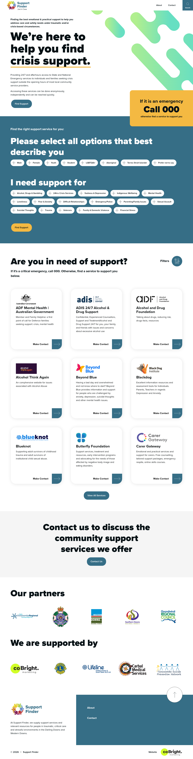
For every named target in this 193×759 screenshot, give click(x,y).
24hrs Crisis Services (63, 193)
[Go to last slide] (53, 616)
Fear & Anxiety (45, 201)
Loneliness (22, 201)
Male (19, 162)
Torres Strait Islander (137, 162)
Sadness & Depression (95, 193)
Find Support (21, 103)
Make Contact (40, 344)
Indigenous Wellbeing (127, 193)
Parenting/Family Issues (135, 201)
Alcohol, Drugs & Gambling (29, 193)
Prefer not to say (166, 162)
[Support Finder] (18, 5)
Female (36, 162)
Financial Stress (127, 210)
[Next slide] (139, 616)
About (159, 5)
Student (71, 162)
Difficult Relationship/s (73, 201)
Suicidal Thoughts (25, 210)
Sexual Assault (164, 201)
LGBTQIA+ (90, 162)
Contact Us (96, 561)
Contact (172, 5)
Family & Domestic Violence (96, 210)
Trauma (48, 210)
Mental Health (154, 193)
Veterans (67, 210)
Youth (53, 162)
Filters (164, 260)
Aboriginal (111, 162)
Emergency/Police (104, 201)
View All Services (96, 495)
